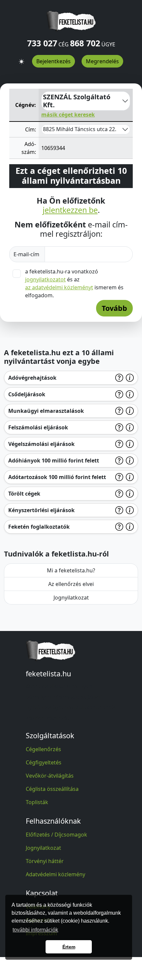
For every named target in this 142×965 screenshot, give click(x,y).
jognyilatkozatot (45, 279)
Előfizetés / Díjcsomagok (56, 834)
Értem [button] (68, 946)
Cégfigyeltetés (43, 762)
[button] (21, 59)
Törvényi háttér (45, 861)
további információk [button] (35, 930)
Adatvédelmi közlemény (55, 874)
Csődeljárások (26, 394)
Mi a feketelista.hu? (71, 570)
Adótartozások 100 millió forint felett (57, 477)
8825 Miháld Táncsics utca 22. (79, 129)
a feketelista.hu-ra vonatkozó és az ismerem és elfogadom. (74, 283)
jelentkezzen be (70, 210)
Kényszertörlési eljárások (41, 510)
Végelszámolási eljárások (41, 444)
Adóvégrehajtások (32, 377)
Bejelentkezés (53, 61)
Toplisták (37, 802)
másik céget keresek (68, 114)
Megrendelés (102, 61)
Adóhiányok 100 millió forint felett (53, 460)
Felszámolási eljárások (38, 427)
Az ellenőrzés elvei (71, 584)
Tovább (114, 308)
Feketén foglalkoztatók (39, 526)
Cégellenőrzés (43, 749)
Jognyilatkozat (71, 597)
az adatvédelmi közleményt (59, 287)
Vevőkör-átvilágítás (50, 775)
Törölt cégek (24, 493)
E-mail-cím (27, 254)
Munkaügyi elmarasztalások (46, 410)
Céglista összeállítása (52, 789)
